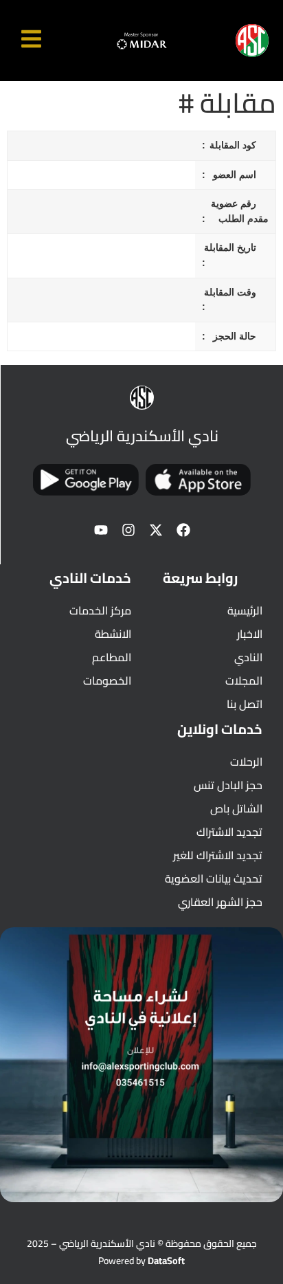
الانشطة (113, 633)
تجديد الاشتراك (229, 831)
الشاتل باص (236, 808)
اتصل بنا (244, 704)
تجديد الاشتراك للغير (217, 855)
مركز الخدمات (100, 610)
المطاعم (111, 657)
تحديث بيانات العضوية (213, 878)
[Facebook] (183, 530)
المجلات (243, 680)
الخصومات (107, 680)
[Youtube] (101, 530)
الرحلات (246, 761)
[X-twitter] (156, 530)
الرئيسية (244, 610)
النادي (248, 657)
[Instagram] (128, 530)
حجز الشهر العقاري (220, 902)
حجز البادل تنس (228, 785)
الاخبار (249, 633)
